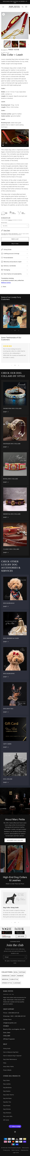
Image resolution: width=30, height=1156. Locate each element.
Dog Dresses (6, 1105)
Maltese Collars (6, 282)
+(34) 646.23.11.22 (13, 1013)
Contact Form (7, 1019)
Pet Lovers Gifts (7, 1116)
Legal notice (16, 1152)
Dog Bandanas (7, 1087)
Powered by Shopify (16, 1147)
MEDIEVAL (5, 979)
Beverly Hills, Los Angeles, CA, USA (14, 1029)
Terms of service (15, 1150)
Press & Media (7, 1070)
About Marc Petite (8, 1066)
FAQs (4, 1063)
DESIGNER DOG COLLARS (15, 840)
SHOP (5, 412)
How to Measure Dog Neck (10, 1052)
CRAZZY (13, 975)
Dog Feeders (6, 1091)
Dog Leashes (7, 1084)
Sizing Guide (6, 1048)
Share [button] (4, 286)
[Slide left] (2, 44)
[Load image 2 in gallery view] (15, 44)
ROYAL (16, 972)
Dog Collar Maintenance (10, 1059)
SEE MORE (21, 936)
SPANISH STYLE (7, 983)
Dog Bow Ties (7, 1102)
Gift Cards (6, 1120)
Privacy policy (6, 1150)
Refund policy (25, 1147)
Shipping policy (24, 1150)
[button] (3, 7)
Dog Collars (6, 1080)
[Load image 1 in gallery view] (7, 44)
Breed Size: (4, 222)
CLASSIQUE (16, 983)
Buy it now (15, 243)
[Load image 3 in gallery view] (22, 44)
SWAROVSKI (6, 975)
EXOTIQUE (22, 972)
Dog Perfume (7, 1109)
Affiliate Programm (9, 1039)
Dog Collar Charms (8, 1094)
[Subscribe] (25, 957)
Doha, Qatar (6, 1032)
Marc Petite (8, 1147)
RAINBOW (20, 975)
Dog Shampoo (7, 1112)
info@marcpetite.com (9, 1023)
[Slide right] (28, 44)
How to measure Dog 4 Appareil (12, 1055)
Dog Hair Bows (7, 1098)
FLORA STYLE (14, 979)
